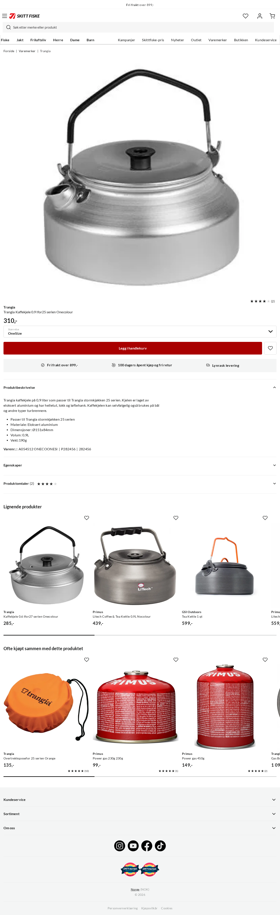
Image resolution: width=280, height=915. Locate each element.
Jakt (20, 40)
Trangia (45, 51)
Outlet (196, 40)
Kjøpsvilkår (149, 908)
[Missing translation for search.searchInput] (7, 27)
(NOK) (140, 889)
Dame (75, 40)
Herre (58, 40)
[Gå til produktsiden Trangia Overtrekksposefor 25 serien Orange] (46, 707)
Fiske (5, 40)
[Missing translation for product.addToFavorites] (270, 348)
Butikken (241, 40)
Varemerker (217, 40)
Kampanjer (126, 40)
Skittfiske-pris (153, 40)
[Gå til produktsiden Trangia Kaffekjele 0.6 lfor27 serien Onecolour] (46, 565)
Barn (90, 40)
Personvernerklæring (123, 908)
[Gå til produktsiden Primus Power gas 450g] (225, 707)
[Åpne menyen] (4, 16)
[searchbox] (142, 27)
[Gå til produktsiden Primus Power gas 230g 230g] (135, 707)
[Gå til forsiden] (24, 16)
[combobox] (138, 27)
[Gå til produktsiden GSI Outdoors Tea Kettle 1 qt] (225, 565)
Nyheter (177, 40)
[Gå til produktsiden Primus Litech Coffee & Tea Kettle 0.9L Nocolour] (135, 565)
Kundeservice (265, 40)
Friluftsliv (38, 40)
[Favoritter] (245, 16)
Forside (9, 51)
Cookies (166, 908)
